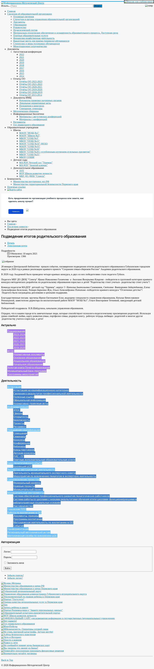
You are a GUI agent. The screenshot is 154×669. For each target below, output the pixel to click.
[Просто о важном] (11, 640)
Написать (16, 211)
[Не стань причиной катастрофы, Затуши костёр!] (27, 632)
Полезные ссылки (23, 396)
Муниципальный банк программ (26, 371)
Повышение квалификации (23, 430)
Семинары (19, 436)
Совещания (20, 433)
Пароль (7, 557)
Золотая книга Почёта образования (28, 367)
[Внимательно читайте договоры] (19, 653)
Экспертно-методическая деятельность (31, 469)
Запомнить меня (15, 563)
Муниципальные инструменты (25, 492)
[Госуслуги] (12, 599)
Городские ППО (16, 509)
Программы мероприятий (22, 374)
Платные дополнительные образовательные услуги (44, 459)
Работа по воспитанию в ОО (24, 512)
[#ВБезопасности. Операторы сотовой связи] (24, 629)
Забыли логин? (15, 578)
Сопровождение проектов (23, 479)
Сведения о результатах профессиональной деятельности (48, 393)
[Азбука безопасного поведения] (18, 634)
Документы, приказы (25, 515)
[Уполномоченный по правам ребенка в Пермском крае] (30, 596)
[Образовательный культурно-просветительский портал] (30, 613)
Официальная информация (29, 400)
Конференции (21, 443)
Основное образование (27, 357)
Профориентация (17, 529)
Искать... (5, 6)
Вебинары (19, 446)
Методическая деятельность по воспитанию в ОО (43, 522)
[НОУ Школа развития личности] (18, 615)
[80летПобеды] (9, 626)
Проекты (18, 423)
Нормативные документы (28, 354)
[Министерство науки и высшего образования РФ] (23, 586)
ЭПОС (16, 410)
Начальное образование (28, 364)
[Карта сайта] (80, 189)
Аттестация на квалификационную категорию (41, 390)
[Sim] (4, 605)
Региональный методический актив (28, 532)
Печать (10, 243)
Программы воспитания (27, 519)
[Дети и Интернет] (11, 637)
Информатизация (17, 406)
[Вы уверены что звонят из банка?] (19, 648)
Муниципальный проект (28, 489)
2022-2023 (19, 337)
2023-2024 (19, 334)
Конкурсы (19, 439)
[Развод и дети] (9, 642)
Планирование (16, 331)
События (18, 525)
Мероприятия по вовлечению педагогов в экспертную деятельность (54, 476)
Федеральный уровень (27, 482)
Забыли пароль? (15, 575)
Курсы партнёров (23, 449)
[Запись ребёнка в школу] (14, 607)
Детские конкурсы (24, 453)
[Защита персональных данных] (32, 610)
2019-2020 (19, 347)
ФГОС (10, 351)
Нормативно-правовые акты (30, 403)
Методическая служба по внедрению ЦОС (32, 535)
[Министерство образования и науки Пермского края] (29, 588)
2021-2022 (19, 341)
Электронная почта (17, 245)
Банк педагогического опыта (24, 463)
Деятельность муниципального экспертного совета (44, 472)
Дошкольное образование (29, 361)
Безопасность (21, 420)
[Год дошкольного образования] (18, 623)
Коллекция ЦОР (22, 466)
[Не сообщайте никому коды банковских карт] (25, 645)
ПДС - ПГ (18, 456)
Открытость (20, 416)
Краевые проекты (24, 486)
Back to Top (7, 660)
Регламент (19, 426)
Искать (98, 6)
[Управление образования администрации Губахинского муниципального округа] (44, 594)
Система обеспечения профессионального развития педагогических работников (61, 496)
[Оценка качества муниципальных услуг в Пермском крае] (32, 602)
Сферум (17, 413)
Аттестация (14, 387)
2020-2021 (19, 344)
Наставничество (23, 506)
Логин (7, 551)
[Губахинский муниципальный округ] (21, 591)
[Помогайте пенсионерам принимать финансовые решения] (32, 650)
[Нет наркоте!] (9, 621)
